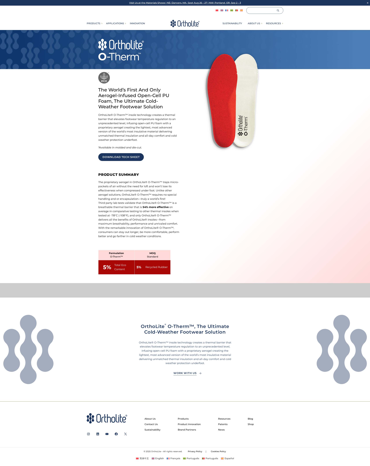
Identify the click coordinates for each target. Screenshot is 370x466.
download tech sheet (121, 157)
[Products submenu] (101, 23)
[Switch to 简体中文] (217, 10)
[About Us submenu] (261, 23)
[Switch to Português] (231, 10)
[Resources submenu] (282, 23)
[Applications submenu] (125, 23)
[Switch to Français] (226, 10)
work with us (185, 373)
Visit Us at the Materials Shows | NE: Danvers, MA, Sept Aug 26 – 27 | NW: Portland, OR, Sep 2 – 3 (185, 2)
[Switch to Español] (241, 10)
